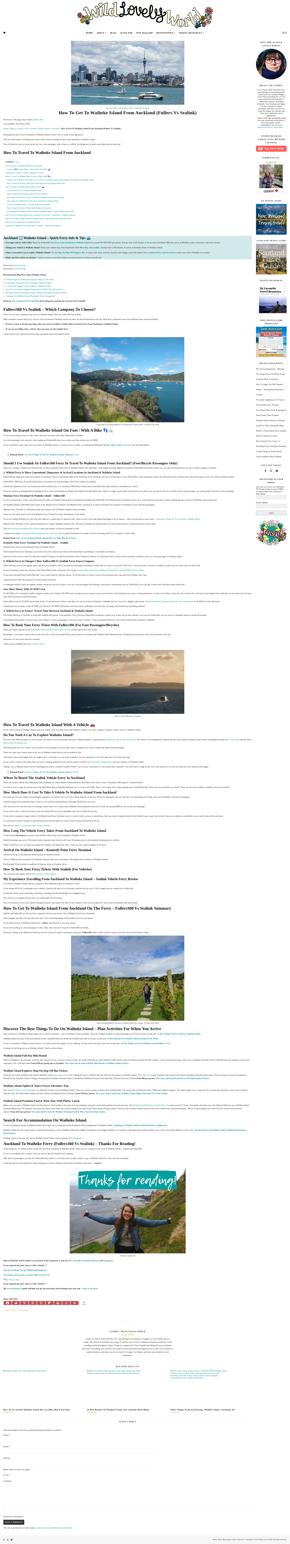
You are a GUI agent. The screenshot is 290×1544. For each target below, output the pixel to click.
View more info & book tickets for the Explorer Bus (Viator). (182, 1078)
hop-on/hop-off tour (61, 1075)
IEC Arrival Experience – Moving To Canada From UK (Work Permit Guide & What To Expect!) (270, 374)
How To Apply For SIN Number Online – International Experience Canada (270, 389)
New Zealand (144, 33)
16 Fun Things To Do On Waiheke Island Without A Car (51, 454)
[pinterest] (11, 1540)
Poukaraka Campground (101, 762)
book (68, 629)
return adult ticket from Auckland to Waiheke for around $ (103, 570)
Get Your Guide (37, 644)
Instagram (108, 1260)
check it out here (89, 1288)
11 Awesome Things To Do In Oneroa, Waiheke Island (28, 286)
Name (6, 1435)
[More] (75, 1303)
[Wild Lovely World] (145, 14)
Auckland (111, 108)
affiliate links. (38, 119)
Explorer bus (146, 1075)
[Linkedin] (58, 1303)
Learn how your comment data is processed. (54, 1528)
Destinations (164, 33)
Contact (234, 1539)
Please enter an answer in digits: (16, 1469)
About (100, 33)
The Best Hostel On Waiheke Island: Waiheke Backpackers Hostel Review (36, 293)
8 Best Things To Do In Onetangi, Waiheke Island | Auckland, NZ (202, 1410)
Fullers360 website (39, 629)
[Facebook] (8, 1303)
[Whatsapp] (66, 1303)
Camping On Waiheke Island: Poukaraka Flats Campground (30, 296)
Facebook (86, 1260)
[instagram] (8, 1540)
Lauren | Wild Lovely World (128, 1331)
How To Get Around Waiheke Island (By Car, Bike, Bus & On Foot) (34, 289)
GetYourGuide (20, 265)
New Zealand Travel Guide (23, 301)
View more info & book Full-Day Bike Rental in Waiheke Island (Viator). (97, 1063)
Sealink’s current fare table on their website (32, 825)
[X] (24, 1303)
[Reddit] (16, 1303)
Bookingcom (76, 1138)
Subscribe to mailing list (13, 1516)
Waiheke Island (23, 1310)
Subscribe (240, 1539)
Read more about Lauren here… (271, 127)
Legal (229, 1539)
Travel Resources (190, 33)
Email (6, 1446)
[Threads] (33, 1303)
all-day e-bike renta (112, 445)
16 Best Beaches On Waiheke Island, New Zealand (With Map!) (118, 1410)
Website (6, 1458)
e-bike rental (234, 739)
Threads (77, 1260)
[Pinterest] (41, 1303)
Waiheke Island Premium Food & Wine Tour (151, 1105)
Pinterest (95, 1260)
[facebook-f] (4, 1540)
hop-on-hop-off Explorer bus (15, 743)
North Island (141, 108)
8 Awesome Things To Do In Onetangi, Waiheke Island (28, 283)
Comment (7, 1481)
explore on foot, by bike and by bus (121, 739)
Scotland (126, 33)
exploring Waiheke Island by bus (35, 533)
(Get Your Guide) (136, 570)
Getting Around (10, 1310)
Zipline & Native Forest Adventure (21, 1090)
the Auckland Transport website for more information (171, 601)
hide (16, 162)
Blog (113, 33)
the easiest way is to (57, 629)
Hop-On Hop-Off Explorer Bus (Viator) (23, 528)
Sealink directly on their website (43, 874)
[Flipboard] (49, 1303)
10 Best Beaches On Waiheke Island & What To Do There (30, 279)
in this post (53, 533)
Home (89, 33)
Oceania (20, 128)
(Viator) (124, 445)
